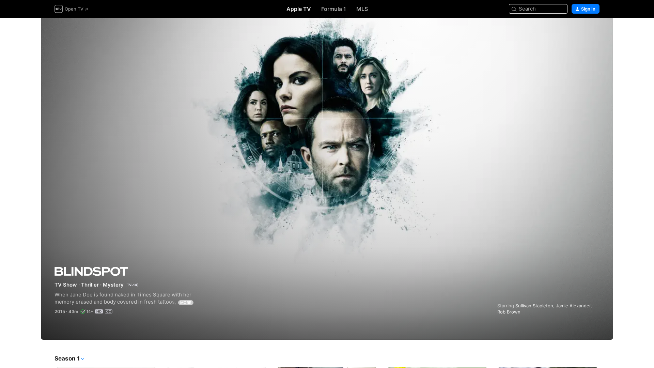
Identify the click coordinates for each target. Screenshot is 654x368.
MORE (185, 302)
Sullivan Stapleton (534, 305)
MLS (362, 8)
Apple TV (298, 8)
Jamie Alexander (573, 305)
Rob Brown (508, 312)
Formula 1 (333, 8)
